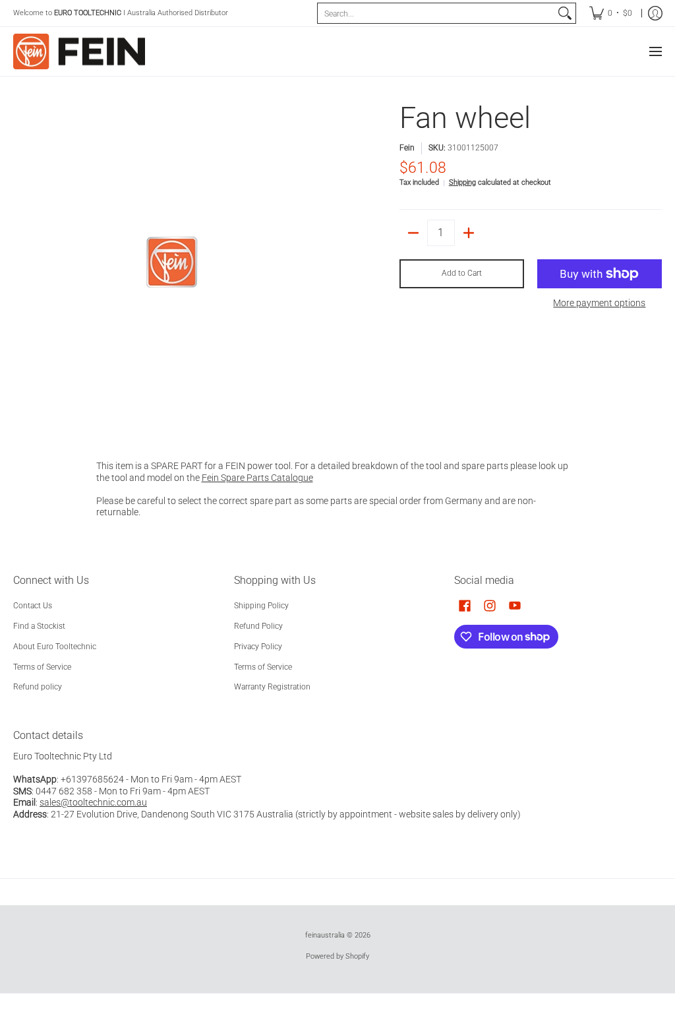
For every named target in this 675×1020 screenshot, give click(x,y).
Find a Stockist (39, 626)
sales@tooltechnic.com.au (93, 802)
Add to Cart (462, 273)
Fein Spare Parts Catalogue (257, 477)
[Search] (564, 13)
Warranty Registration (272, 686)
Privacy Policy (258, 646)
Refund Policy (258, 626)
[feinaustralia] (79, 51)
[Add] (469, 233)
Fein (407, 147)
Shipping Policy (261, 605)
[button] (464, 605)
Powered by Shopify (337, 956)
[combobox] (436, 13)
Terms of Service (42, 667)
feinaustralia (325, 935)
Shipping (462, 182)
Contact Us (32, 605)
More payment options (599, 303)
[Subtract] (413, 233)
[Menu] (655, 51)
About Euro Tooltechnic (54, 646)
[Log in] (655, 13)
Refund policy (37, 686)
